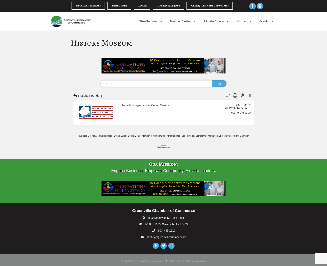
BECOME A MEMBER (88, 6)
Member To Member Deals (154, 136)
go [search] (220, 83)
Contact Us (201, 136)
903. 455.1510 (166, 230)
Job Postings (188, 136)
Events (264, 21)
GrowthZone (200, 261)
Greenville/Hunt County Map (210, 6)
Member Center (180, 21)
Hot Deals (135, 136)
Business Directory (87, 136)
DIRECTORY (119, 6)
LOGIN (142, 6)
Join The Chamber (240, 136)
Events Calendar (121, 136)
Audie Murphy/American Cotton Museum (145, 105)
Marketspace (174, 136)
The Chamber (148, 21)
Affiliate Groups (214, 21)
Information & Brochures (218, 136)
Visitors (242, 21)
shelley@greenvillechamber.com (166, 237)
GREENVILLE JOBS (169, 6)
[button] (75, 95)
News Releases (105, 136)
